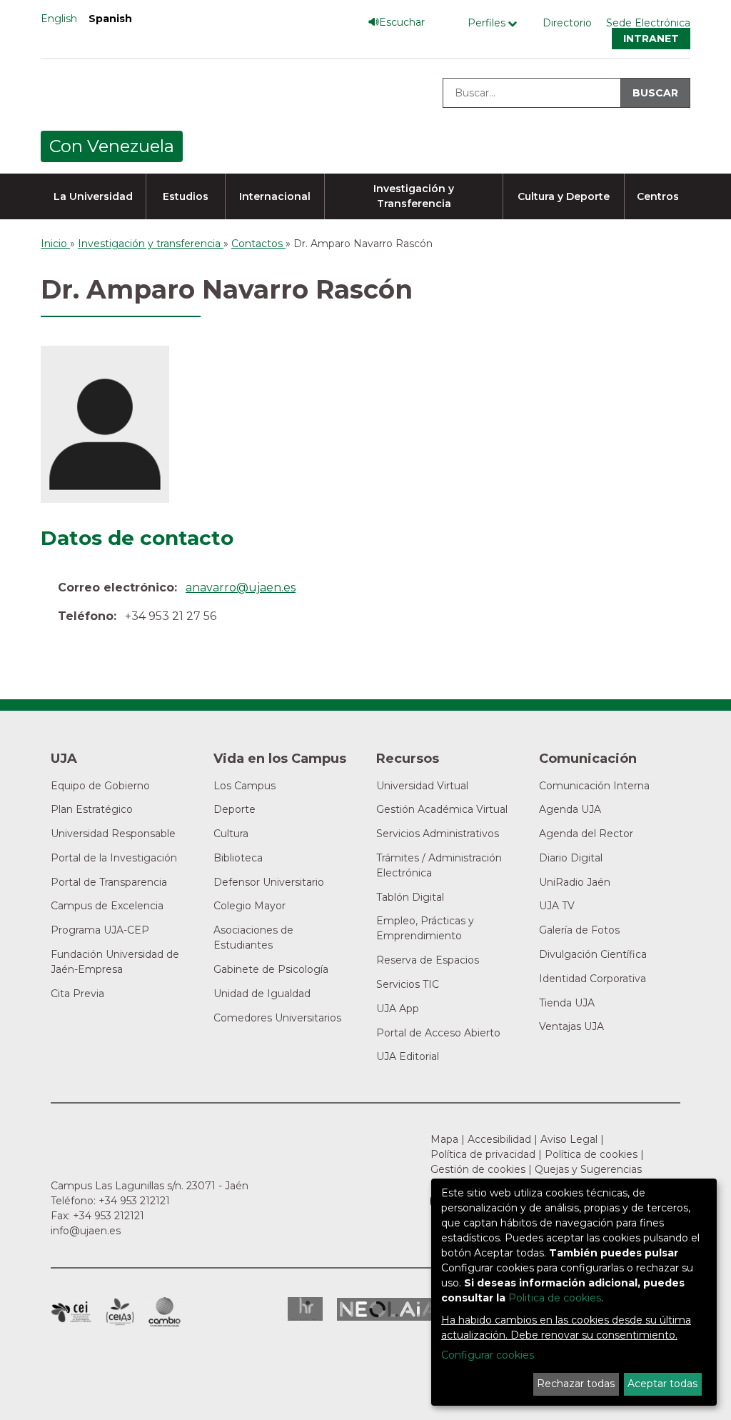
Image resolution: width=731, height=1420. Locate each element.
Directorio (567, 22)
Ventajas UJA (571, 1026)
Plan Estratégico (92, 809)
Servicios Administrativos (437, 833)
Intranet (651, 38)
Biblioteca (238, 857)
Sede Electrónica (648, 22)
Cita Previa (77, 993)
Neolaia (388, 1309)
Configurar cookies (487, 1355)
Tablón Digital (410, 897)
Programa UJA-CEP (100, 930)
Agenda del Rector (586, 833)
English (59, 18)
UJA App (397, 1008)
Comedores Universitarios (277, 1017)
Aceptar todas (662, 1383)
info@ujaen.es (86, 1230)
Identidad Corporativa (592, 978)
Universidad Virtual (422, 785)
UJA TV (557, 905)
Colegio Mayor (249, 905)
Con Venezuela (111, 146)
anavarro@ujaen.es (241, 587)
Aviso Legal (569, 1139)
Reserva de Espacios (427, 960)
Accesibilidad (499, 1139)
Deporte (234, 809)
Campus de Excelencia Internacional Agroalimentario (120, 1312)
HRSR (305, 1309)
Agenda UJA (570, 809)
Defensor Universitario (268, 882)
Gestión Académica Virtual (442, 809)
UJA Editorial (407, 1056)
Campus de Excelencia (107, 905)
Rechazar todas (576, 1383)
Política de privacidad (482, 1154)
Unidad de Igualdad (262, 993)
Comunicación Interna (594, 785)
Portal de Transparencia (109, 882)
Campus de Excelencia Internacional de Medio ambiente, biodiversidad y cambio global (164, 1312)
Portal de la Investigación (114, 857)
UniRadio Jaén (574, 882)
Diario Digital (571, 857)
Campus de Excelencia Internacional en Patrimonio (71, 1312)
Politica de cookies (554, 1297)
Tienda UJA (567, 1002)
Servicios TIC (407, 984)
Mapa (444, 1139)
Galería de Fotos (579, 930)
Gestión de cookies (477, 1169)
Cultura (230, 833)
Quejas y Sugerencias (588, 1169)
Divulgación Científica (593, 954)
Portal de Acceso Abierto (438, 1032)
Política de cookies (591, 1154)
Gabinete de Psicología (270, 969)
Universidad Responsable (113, 833)
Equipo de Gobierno (100, 785)
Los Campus (244, 785)
